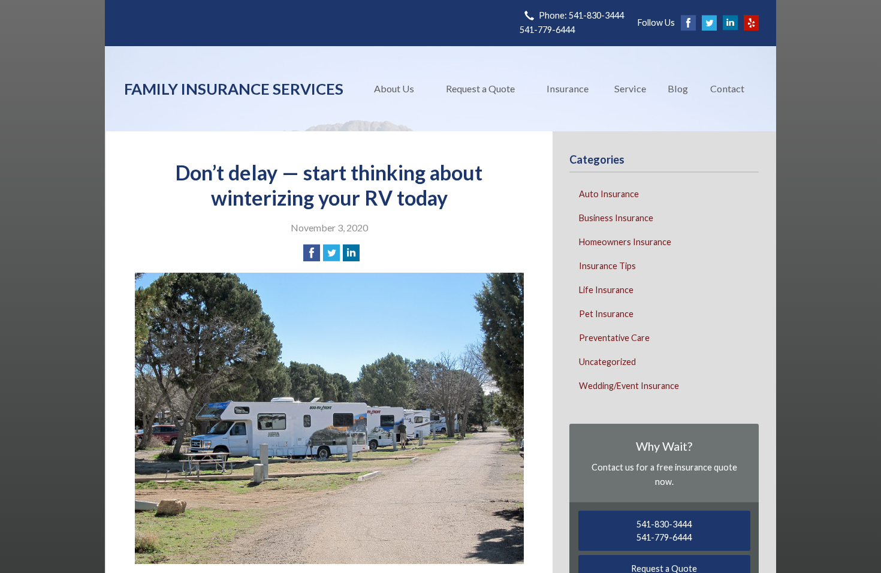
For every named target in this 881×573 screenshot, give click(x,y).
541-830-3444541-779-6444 (664, 530)
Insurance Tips (607, 266)
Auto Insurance (609, 194)
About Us (394, 88)
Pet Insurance (606, 314)
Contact (727, 88)
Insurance (568, 88)
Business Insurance (616, 218)
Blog (678, 88)
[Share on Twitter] (331, 253)
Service (630, 88)
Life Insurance (606, 290)
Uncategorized (607, 362)
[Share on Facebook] (311, 253)
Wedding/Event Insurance (629, 386)
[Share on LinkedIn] (351, 253)
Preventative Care (614, 338)
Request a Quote (480, 88)
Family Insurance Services (233, 89)
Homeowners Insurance (625, 242)
